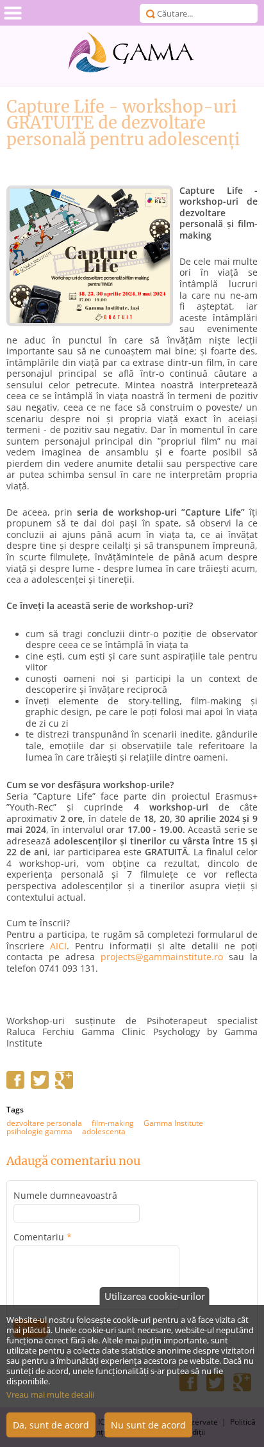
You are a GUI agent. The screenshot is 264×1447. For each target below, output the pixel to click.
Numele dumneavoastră (65, 1195)
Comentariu (42, 1237)
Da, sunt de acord (51, 1425)
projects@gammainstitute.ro (162, 957)
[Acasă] (132, 52)
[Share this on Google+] (64, 1085)
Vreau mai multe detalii (50, 1394)
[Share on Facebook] (15, 1085)
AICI (58, 946)
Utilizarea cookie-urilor (154, 1296)
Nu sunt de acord (148, 1425)
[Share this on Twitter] (40, 1085)
